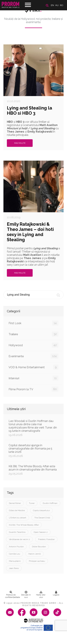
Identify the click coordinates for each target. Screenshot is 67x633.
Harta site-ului (41, 596)
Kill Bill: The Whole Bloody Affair (24, 525)
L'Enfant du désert (17, 517)
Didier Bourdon (39, 546)
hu (57, 5)
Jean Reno (14, 568)
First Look (33, 323)
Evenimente (33, 356)
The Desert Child (42, 517)
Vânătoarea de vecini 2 (19, 539)
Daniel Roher (15, 503)
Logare (56, 595)
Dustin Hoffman (50, 503)
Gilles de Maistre (17, 510)
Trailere (33, 334)
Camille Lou (14, 554)
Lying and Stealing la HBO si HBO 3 (29, 110)
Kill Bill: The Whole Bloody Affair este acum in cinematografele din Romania (33, 470)
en (52, 5)
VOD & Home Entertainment (33, 367)
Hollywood (33, 345)
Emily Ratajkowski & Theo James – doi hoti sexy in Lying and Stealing (30, 232)
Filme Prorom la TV (33, 389)
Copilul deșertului (41, 510)
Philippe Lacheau (37, 561)
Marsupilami (15, 561)
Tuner (32, 503)
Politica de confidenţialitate (12, 596)
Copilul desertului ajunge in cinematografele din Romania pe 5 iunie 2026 (30, 451)
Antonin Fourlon (16, 546)
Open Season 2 (41, 532)
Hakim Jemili (34, 554)
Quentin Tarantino (17, 532)
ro (61, 5)
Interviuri (33, 378)
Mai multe (19, 143)
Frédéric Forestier (46, 539)
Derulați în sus (26, 596)
